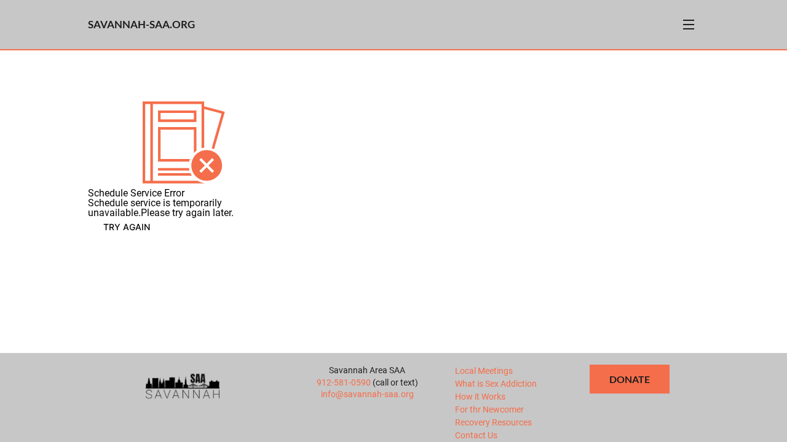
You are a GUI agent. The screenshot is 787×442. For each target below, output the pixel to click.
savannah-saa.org (141, 24)
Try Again (126, 227)
